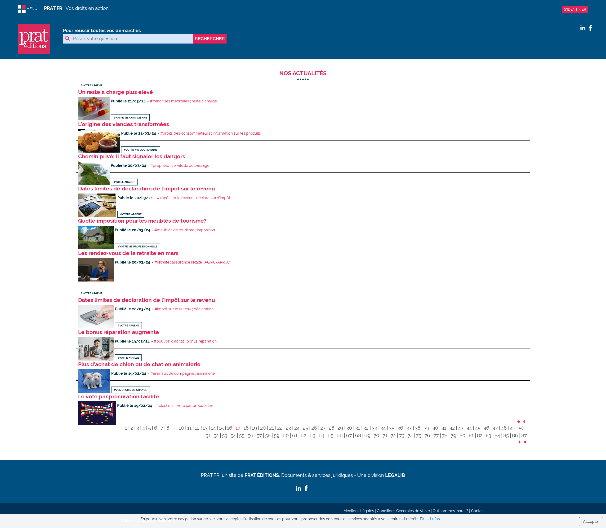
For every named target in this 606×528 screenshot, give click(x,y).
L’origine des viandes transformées (123, 124)
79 (453, 435)
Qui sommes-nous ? (450, 511)
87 (524, 435)
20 (263, 428)
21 (271, 428)
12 (197, 428)
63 (312, 435)
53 (224, 435)
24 (296, 428)
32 (366, 428)
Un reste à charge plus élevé (115, 92)
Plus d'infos (430, 519)
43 (460, 428)
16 (229, 428)
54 (233, 435)
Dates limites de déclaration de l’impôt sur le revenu (146, 188)
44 (469, 428)
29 (340, 428)
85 (506, 435)
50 (521, 428)
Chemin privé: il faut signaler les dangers (131, 156)
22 (279, 428)
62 (303, 435)
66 (340, 435)
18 (246, 428)
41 (443, 428)
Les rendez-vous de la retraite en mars (128, 253)
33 (374, 428)
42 (452, 428)
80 (462, 435)
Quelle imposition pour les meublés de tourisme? (142, 221)
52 (216, 435)
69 (367, 435)
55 (241, 435)
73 (401, 435)
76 (427, 435)
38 (417, 428)
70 (376, 435)
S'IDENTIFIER (575, 9)
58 (268, 435)
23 (288, 428)
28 (331, 428)
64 (321, 435)
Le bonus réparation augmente (118, 332)
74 (410, 435)
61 (294, 435)
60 (286, 435)
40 (435, 428)
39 (426, 428)
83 (488, 435)
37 (409, 428)
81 (471, 435)
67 (349, 435)
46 (486, 428)
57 (259, 435)
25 (305, 428)
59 (276, 435)
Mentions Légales (358, 511)
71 (385, 435)
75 (418, 435)
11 (189, 428)
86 (515, 435)
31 (357, 428)
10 (181, 428)
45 (477, 428)
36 (400, 428)
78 (444, 435)
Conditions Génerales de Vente (403, 511)
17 (238, 428)
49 (512, 428)
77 (436, 435)
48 (504, 428)
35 (391, 428)
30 (349, 428)
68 (358, 435)
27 (322, 428)
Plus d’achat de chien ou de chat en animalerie (139, 364)
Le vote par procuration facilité (118, 396)
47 (495, 428)
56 (250, 435)
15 (221, 428)
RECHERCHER (210, 38)
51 (207, 435)
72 (393, 435)
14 (213, 428)
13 (205, 428)
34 (383, 428)
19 (254, 428)
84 (497, 435)
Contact (478, 511)
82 (479, 435)
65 (330, 435)
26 (314, 428)
